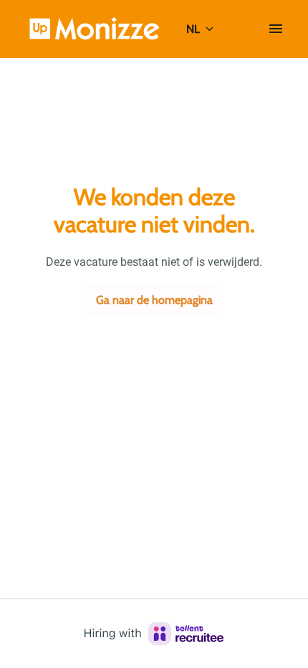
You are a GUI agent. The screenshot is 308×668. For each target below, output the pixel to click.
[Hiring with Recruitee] (154, 633)
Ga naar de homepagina (154, 300)
